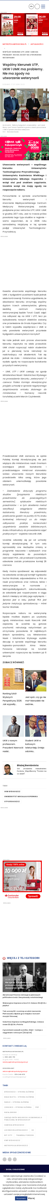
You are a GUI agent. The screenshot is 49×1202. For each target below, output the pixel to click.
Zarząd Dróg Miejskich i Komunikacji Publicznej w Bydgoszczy (23, 1118)
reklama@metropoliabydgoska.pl (15, 1071)
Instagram (15, 1159)
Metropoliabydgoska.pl (15, 44)
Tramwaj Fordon (25, 1135)
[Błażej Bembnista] (8, 769)
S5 (32, 1130)
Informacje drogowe (31, 6)
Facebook (5, 1159)
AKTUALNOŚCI (37, 44)
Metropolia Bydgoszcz (16, 1145)
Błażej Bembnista (28, 765)
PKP (37, 1107)
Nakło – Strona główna (16, 1102)
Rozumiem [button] (21, 1198)
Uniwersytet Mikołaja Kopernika (21, 796)
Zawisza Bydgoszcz (14, 1125)
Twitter (10, 1159)
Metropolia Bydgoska (9, 6)
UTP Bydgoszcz (12, 801)
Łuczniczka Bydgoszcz (16, 1130)
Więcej (31, 1198)
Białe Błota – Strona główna (19, 1097)
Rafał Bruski (10, 1112)
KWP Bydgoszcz (12, 1140)
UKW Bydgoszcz (12, 791)
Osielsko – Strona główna (17, 1107)
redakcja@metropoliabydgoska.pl (15, 1062)
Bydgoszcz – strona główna (19, 1092)
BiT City (8, 1135)
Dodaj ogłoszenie (15, 1169)
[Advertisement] (24, 262)
